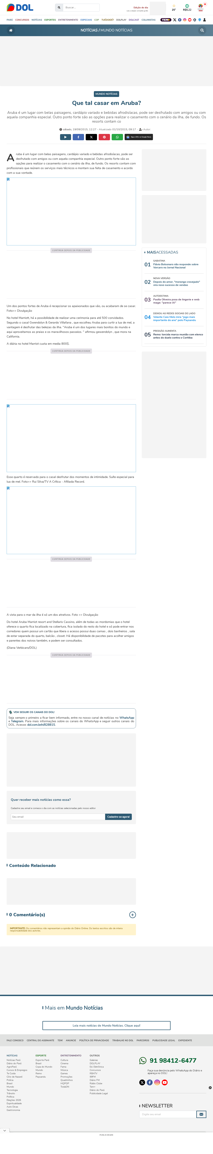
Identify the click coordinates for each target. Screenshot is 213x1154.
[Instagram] (184, 19)
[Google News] (139, 137)
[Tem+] (165, 19)
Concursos (95, 1070)
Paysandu (41, 1077)
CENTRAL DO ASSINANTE (40, 1040)
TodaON (65, 1087)
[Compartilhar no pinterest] (104, 137)
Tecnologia (12, 1090)
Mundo (10, 1087)
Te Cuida (11, 1073)
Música (64, 1070)
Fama (63, 1067)
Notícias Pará (13, 1060)
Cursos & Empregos (17, 1070)
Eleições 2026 (14, 1100)
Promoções (66, 1077)
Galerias (94, 1060)
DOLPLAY (95, 1063)
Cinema (64, 1063)
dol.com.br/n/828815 (41, 725)
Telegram (17, 721)
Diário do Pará (14, 1063)
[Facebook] (179, 19)
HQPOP (65, 1083)
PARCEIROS (143, 1040)
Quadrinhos (67, 1080)
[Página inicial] (11, 30)
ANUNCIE (71, 1040)
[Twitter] (174, 19)
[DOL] (20, 7)
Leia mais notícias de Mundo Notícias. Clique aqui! (106, 1026)
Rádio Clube (96, 1083)
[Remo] (194, 19)
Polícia (10, 1080)
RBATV (93, 1073)
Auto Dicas (12, 1107)
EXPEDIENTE (185, 1040)
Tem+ (92, 1087)
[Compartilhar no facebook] (78, 137)
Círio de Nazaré (14, 1077)
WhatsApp (126, 718)
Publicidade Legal (163, 1040)
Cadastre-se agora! (118, 817)
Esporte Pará (42, 1060)
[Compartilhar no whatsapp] (117, 137)
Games (64, 1073)
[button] (37, 19)
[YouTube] (189, 19)
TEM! (60, 1040)
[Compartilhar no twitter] (91, 137)
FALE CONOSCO (15, 1040)
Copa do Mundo (44, 1067)
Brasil (9, 1083)
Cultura (64, 1060)
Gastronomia (13, 1110)
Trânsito (11, 1093)
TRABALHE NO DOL (122, 1040)
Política (10, 1097)
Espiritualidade (14, 1103)
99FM (93, 1077)
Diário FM (95, 1080)
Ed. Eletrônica (97, 1067)
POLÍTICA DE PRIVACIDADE (94, 1040)
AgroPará (11, 1067)
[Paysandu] (199, 19)
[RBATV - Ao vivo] (201, 7)
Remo (39, 1073)
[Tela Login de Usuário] (204, 19)
